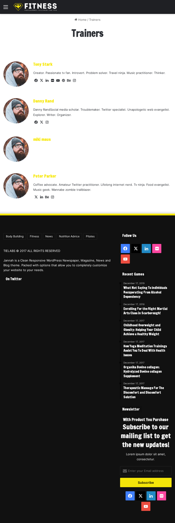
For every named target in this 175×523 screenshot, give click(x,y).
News (49, 236)
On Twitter (14, 279)
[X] (41, 80)
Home (82, 19)
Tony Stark (42, 64)
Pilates (90, 236)
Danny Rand (43, 101)
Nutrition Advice (69, 236)
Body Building (14, 236)
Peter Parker (44, 176)
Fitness (34, 236)
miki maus (42, 139)
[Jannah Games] (35, 7)
